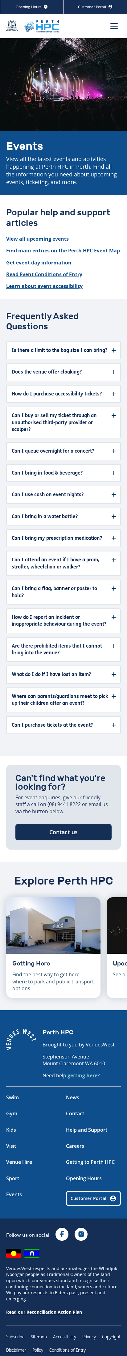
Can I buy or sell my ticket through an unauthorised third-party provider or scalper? (54, 422)
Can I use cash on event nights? (48, 494)
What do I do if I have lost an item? (51, 674)
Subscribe (15, 1337)
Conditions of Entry (67, 1350)
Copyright (111, 1337)
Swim (12, 1097)
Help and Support (86, 1129)
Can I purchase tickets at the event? (52, 725)
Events (14, 1194)
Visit (11, 1146)
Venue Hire (19, 1162)
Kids (11, 1129)
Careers (75, 1146)
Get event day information (39, 262)
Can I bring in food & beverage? (47, 473)
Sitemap (39, 1337)
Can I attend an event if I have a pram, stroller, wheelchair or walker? (55, 563)
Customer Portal (92, 7)
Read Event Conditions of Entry (44, 274)
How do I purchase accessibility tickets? (57, 394)
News (72, 1097)
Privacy (89, 1337)
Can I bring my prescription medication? (57, 538)
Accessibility (64, 1337)
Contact (75, 1113)
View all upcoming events (37, 238)
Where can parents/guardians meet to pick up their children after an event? (60, 699)
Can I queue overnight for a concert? (53, 451)
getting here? (84, 1075)
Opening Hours (29, 7)
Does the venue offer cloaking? (47, 372)
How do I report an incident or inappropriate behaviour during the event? (59, 620)
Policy (37, 1350)
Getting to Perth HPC (90, 1162)
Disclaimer (16, 1350)
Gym (11, 1113)
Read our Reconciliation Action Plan (44, 1312)
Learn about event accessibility (44, 286)
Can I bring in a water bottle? (45, 516)
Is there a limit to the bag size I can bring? (59, 350)
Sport (12, 1178)
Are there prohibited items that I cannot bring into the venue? (57, 649)
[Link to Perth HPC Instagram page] (81, 1235)
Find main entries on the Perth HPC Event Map (63, 250)
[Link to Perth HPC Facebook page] (61, 1235)
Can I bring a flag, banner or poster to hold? (54, 591)
